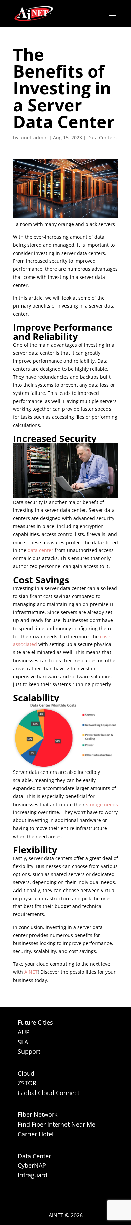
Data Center (34, 1156)
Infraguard (32, 1175)
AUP (24, 1032)
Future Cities (35, 1022)
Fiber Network (37, 1114)
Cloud (26, 1073)
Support (29, 1051)
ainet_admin (34, 137)
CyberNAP (32, 1165)
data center (41, 550)
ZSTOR (27, 1083)
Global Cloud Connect (48, 1093)
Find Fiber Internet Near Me (56, 1124)
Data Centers (102, 137)
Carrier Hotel (36, 1134)
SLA (23, 1042)
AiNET (31, 972)
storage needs (102, 804)
